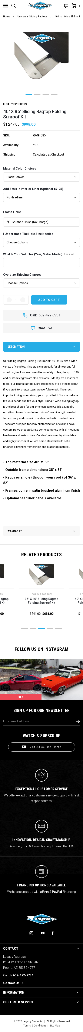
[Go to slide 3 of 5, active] (41, 628)
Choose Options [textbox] (17, 242)
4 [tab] (54, 94)
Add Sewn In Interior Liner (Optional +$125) (33, 189)
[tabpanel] (41, 59)
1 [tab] (29, 94)
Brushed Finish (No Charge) (30, 222)
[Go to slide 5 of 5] (58, 628)
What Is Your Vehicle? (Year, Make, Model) (38, 254)
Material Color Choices (19, 168)
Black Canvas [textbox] (15, 177)
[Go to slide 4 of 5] (50, 628)
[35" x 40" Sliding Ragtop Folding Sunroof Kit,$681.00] (41, 576)
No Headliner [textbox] (15, 197)
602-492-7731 (49, 315)
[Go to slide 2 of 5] (33, 628)
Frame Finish (12, 212)
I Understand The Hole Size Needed (28, 234)
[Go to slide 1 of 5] (24, 628)
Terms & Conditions (34, 1025)
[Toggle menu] (5, 5)
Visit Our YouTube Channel (46, 746)
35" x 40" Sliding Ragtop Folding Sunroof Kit (41, 600)
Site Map (55, 1025)
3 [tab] (46, 94)
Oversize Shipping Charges (22, 274)
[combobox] (41, 177)
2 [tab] (37, 94)
